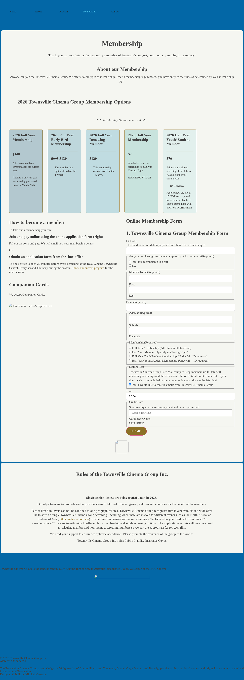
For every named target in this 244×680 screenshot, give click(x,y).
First (132, 284)
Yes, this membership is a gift (150, 261)
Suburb (133, 325)
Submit (136, 431)
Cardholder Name (140, 418)
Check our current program (88, 268)
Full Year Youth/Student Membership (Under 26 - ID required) (169, 356)
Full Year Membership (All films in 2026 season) (161, 347)
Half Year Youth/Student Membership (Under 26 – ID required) (170, 360)
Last (131, 295)
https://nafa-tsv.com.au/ (74, 519)
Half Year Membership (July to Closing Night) (160, 352)
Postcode (134, 336)
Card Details (136, 422)
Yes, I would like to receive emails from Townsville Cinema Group (172, 384)
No (134, 265)
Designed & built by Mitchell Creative (23, 674)
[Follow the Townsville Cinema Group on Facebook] (122, 20)
